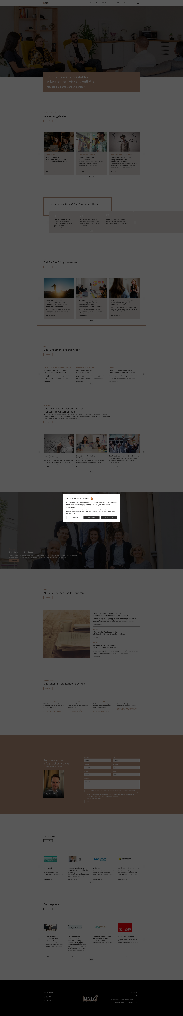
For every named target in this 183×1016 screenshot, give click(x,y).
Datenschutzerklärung (72, 511)
